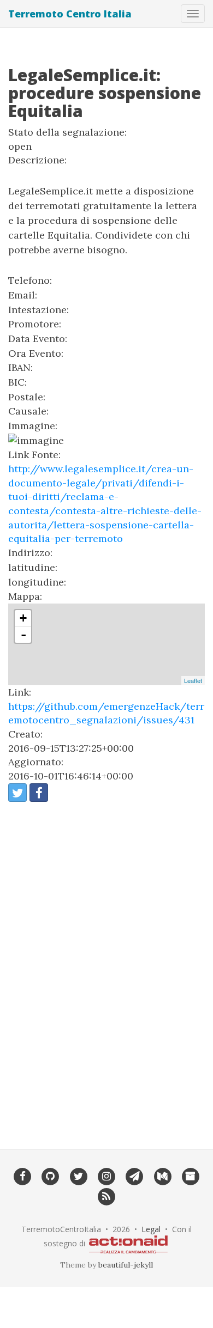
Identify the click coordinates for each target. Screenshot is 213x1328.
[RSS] (106, 1196)
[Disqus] (106, 968)
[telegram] (135, 1175)
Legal (151, 1229)
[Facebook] (22, 1175)
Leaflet (193, 680)
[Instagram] (106, 1175)
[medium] (162, 1175)
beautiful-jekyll (125, 1265)
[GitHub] (50, 1175)
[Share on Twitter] (17, 792)
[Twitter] (78, 1175)
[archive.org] (190, 1175)
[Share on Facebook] (38, 792)
